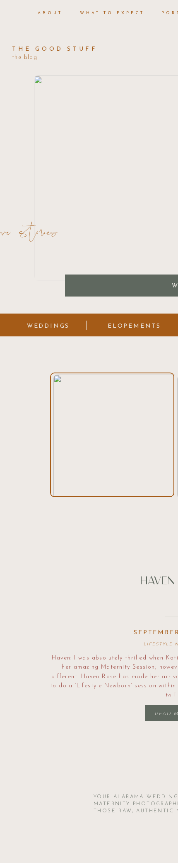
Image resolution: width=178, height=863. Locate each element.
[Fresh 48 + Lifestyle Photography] (112, 435)
